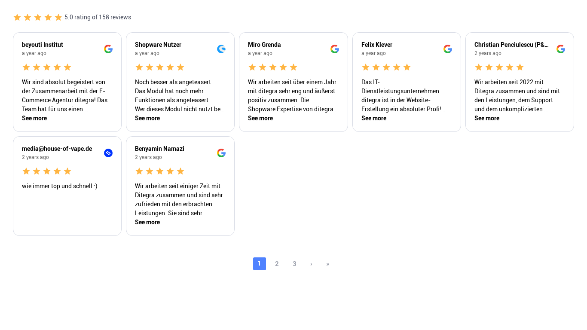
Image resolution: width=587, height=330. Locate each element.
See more (34, 118)
